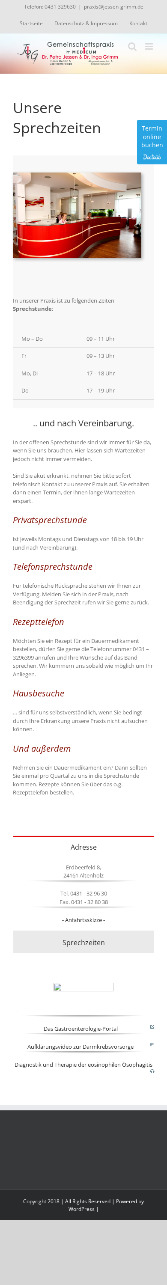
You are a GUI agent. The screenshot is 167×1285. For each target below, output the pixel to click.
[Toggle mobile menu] (149, 46)
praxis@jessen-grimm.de (113, 6)
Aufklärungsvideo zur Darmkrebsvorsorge (80, 1046)
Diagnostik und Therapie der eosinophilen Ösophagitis (83, 1064)
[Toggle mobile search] (132, 46)
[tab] (83, 846)
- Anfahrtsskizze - (83, 920)
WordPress (82, 1209)
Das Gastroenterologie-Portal (81, 1028)
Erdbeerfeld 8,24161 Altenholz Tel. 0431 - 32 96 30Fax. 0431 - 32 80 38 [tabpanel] (84, 893)
